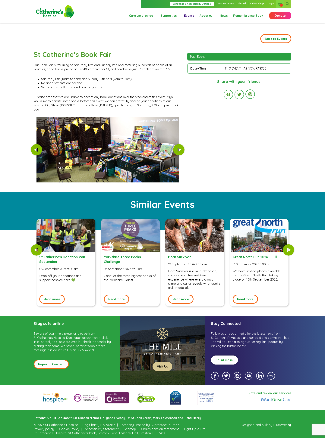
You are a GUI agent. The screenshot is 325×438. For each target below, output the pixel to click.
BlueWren (280, 425)
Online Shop (257, 3)
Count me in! (224, 360)
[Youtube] (248, 376)
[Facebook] (228, 94)
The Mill (242, 3)
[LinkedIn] (260, 376)
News (224, 15)
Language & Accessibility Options (192, 3)
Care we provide (141, 15)
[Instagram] (250, 94)
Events (189, 15)
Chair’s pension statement (160, 429)
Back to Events (276, 39)
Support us (169, 15)
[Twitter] (239, 94)
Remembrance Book (248, 15)
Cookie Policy (69, 429)
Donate (280, 15)
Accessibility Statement (102, 429)
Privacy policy (44, 429)
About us (206, 15)
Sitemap (130, 429)
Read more (52, 299)
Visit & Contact (226, 3)
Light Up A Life (194, 429)
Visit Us (162, 366)
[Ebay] (271, 376)
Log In (271, 3)
